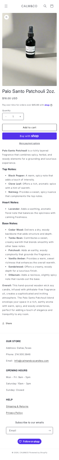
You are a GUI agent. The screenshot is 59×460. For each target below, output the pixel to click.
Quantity (6, 110)
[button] (6, 6)
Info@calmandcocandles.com (31, 360)
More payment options (29, 143)
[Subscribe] (49, 430)
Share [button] (9, 323)
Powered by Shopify (38, 452)
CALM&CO (24, 452)
